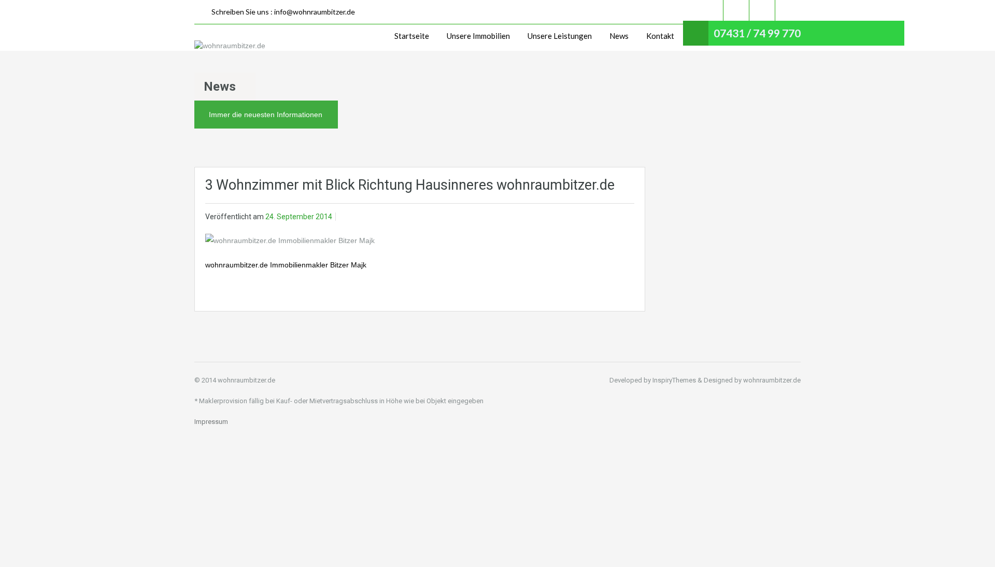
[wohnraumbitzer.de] (229, 45)
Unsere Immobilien (478, 35)
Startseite (411, 35)
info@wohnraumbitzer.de (314, 11)
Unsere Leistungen (560, 35)
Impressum (211, 422)
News (619, 35)
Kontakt (660, 35)
